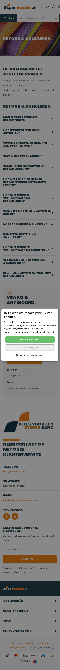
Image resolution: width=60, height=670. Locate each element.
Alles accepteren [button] (30, 339)
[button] (30, 355)
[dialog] (30, 335)
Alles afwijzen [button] (30, 347)
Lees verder (50, 332)
